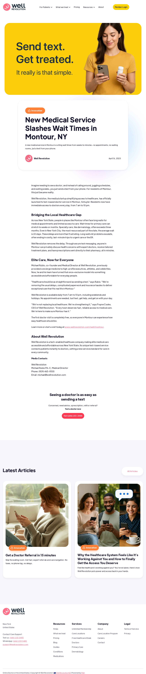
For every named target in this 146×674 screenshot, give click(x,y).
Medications (58, 656)
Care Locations (78, 633)
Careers (101, 638)
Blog (55, 642)
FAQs (55, 629)
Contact (101, 642)
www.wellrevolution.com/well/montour (84, 327)
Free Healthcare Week (81, 638)
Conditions (58, 651)
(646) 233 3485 (17, 637)
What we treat (59, 633)
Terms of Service (131, 629)
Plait (83, 673)
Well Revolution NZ (63, 673)
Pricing (77, 7)
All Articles (132, 471)
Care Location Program (108, 633)
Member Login (121, 7)
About (101, 7)
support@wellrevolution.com (15, 644)
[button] (46, 7)
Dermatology (77, 651)
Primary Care (77, 647)
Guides (56, 647)
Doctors (75, 642)
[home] (14, 7)
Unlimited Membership (81, 629)
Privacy (127, 633)
